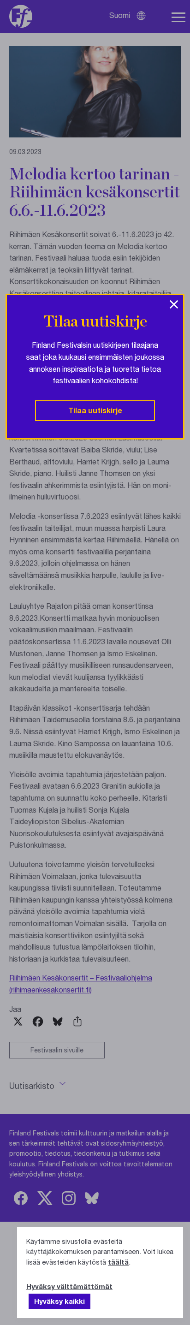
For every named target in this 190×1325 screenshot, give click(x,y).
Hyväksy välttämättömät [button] (69, 1286)
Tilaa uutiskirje (95, 410)
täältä (118, 1262)
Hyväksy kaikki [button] (59, 1301)
